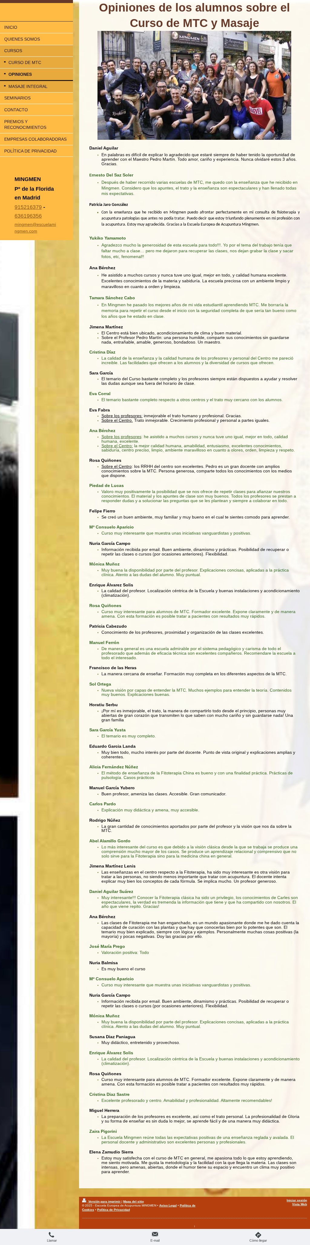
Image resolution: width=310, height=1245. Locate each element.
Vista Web (299, 1204)
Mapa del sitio (133, 1201)
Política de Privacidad (113, 1209)
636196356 (28, 216)
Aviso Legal (168, 1205)
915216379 (28, 207)
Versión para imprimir (104, 1201)
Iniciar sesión (297, 1200)
